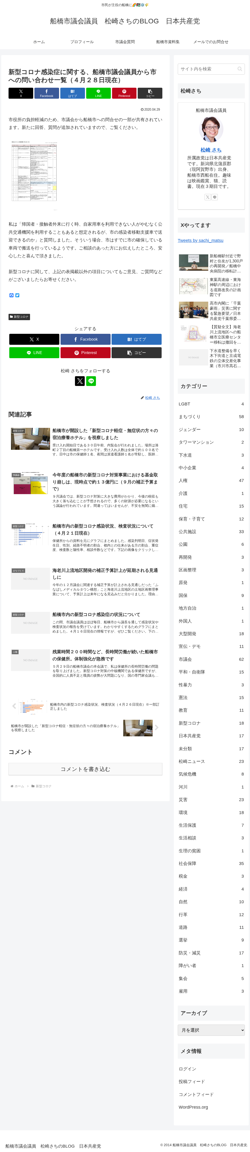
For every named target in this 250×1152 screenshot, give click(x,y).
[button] (150, 93)
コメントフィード (196, 1094)
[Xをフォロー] (80, 381)
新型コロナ (21, 316)
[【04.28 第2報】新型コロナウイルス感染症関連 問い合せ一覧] (34, 175)
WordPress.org (193, 1107)
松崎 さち (211, 150)
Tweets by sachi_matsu (200, 240)
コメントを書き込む (86, 769)
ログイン (187, 1068)
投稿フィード (192, 1081)
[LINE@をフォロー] (91, 381)
